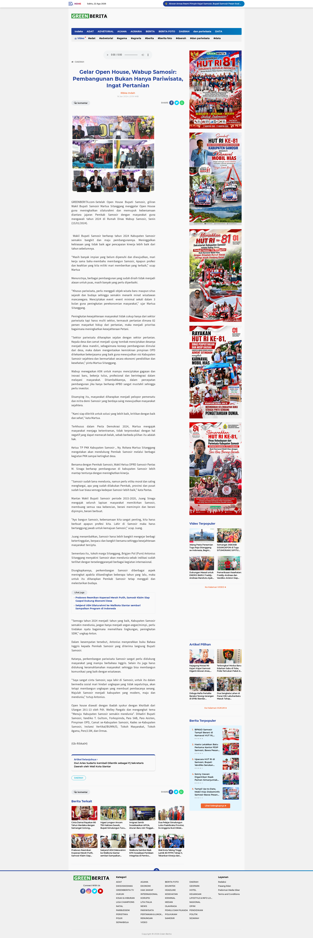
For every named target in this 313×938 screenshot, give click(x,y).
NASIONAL (194, 902)
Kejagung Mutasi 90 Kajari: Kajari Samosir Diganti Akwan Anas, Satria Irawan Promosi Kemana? (200, 668)
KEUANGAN (195, 894)
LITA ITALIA (146, 902)
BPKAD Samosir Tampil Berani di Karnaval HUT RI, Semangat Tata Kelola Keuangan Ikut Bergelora (207, 732)
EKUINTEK (170, 886)
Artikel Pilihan (200, 644)
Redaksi (222, 882)
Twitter (96, 895)
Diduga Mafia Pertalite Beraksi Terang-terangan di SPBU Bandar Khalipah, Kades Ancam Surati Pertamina (201, 696)
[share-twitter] (176, 102)
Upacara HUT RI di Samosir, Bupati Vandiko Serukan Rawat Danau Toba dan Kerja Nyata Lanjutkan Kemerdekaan (205, 762)
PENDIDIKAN (196, 910)
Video (80, 38)
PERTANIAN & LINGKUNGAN (153, 914)
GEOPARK (194, 886)
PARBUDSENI (123, 910)
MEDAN (169, 902)
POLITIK (193, 914)
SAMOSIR (170, 918)
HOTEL (192, 890)
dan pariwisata (202, 31)
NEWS (144, 906)
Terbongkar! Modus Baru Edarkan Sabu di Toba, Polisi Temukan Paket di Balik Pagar (229, 668)
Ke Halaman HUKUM (214, 708)
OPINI (192, 906)
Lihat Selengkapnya (215, 805)
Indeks (79, 31)
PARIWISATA (147, 910)
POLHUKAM (171, 914)
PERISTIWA (122, 914)
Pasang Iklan (224, 886)
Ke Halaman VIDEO (215, 587)
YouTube (103, 895)
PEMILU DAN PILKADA (176, 910)
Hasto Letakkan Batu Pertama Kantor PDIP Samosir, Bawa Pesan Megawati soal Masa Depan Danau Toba (206, 747)
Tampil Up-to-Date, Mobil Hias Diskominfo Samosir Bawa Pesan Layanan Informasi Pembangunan (207, 792)
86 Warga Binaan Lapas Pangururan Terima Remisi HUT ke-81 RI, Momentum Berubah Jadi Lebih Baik (205, 3)
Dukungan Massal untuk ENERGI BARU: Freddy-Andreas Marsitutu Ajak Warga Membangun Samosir (201, 575)
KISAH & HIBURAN (125, 898)
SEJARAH (194, 918)
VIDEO (144, 922)
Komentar (82, 103)
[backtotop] (156, 871)
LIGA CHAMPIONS (125, 902)
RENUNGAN (147, 918)
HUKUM (120, 894)
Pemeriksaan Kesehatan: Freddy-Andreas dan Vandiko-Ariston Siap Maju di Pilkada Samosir (229, 575)
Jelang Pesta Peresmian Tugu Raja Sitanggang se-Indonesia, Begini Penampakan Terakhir (201, 548)
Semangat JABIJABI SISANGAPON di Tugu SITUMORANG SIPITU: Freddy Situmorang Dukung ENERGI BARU (228, 548)
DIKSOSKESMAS (124, 886)
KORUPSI (145, 898)
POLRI (119, 918)
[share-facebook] (171, 102)
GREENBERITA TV (125, 890)
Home (77, 3)
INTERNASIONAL (149, 894)
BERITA (150, 31)
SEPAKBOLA (122, 922)
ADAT (90, 31)
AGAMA (122, 31)
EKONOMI (146, 886)
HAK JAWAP (147, 890)
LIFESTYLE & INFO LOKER (201, 898)
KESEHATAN (171, 894)
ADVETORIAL (105, 31)
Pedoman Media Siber (229, 890)
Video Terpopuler (202, 523)
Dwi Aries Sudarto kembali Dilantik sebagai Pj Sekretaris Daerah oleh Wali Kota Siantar (109, 764)
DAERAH (184, 31)
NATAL (119, 906)
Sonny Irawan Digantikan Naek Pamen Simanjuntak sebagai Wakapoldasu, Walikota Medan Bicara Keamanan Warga (207, 777)
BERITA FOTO (167, 31)
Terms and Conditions (229, 894)
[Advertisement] (215, 615)
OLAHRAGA (171, 906)
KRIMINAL (170, 898)
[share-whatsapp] (182, 102)
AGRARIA (136, 31)
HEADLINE (170, 890)
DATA (218, 31)
